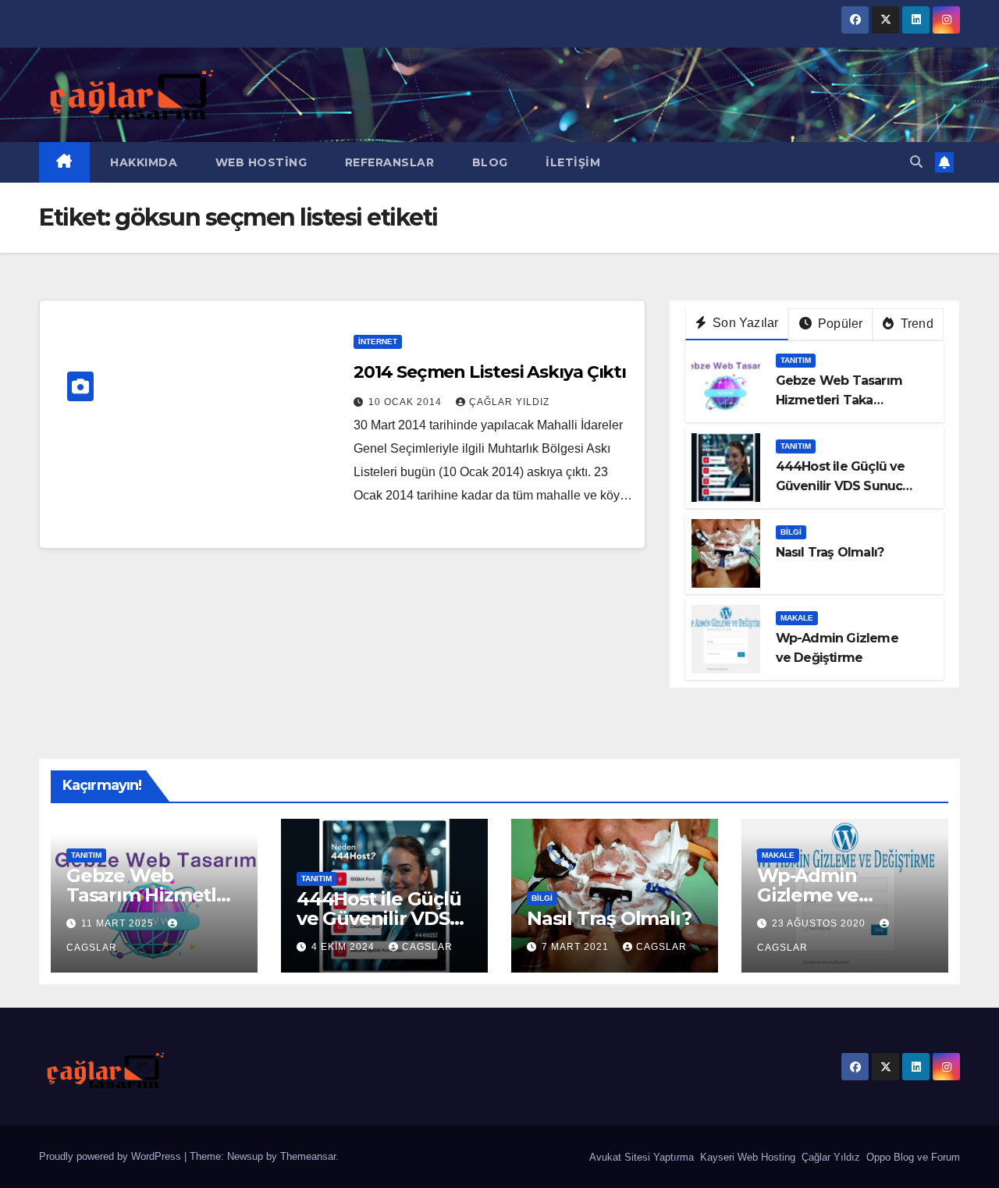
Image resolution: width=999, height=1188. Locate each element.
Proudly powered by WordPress (111, 1156)
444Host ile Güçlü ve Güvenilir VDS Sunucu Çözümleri (843, 486)
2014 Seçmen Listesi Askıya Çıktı (490, 371)
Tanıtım (795, 360)
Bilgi (791, 532)
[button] (916, 162)
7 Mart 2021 (577, 946)
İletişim (571, 162)
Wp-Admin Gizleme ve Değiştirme (809, 895)
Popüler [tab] (839, 323)
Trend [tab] (915, 323)
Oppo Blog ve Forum (911, 1157)
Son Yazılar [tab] (743, 322)
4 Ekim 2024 (344, 946)
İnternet (377, 341)
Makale (796, 618)
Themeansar (308, 1156)
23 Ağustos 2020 (820, 923)
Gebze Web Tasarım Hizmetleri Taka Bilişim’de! (839, 400)
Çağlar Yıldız (829, 1157)
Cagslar (427, 946)
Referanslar (387, 162)
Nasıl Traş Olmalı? (830, 552)
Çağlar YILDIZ (509, 402)
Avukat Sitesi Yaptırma (640, 1157)
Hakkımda (142, 162)
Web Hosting (259, 162)
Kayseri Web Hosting (746, 1157)
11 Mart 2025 (119, 923)
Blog (488, 162)
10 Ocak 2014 (406, 402)
